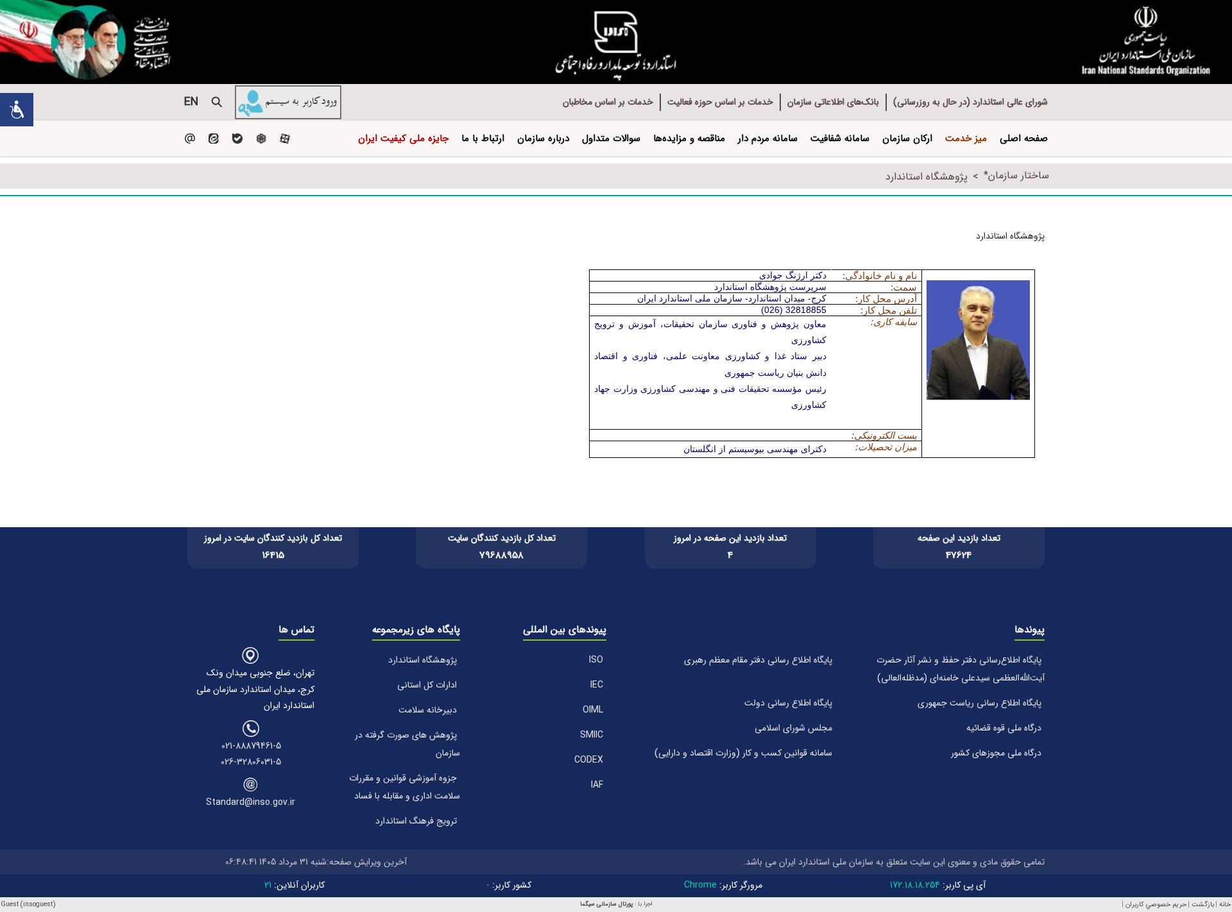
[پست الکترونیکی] (189, 138)
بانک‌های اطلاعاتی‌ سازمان (833, 102)
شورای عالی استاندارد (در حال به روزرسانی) (970, 102)
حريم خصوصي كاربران (1155, 904)
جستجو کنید (216, 102)
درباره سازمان (543, 138)
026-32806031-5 (251, 762)
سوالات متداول (611, 138)
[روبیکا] (261, 138)
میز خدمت (966, 138)
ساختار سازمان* (1016, 175)
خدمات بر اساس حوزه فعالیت (720, 102)
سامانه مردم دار (768, 138)
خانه (1225, 904)
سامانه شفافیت (839, 138)
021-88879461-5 (251, 746)
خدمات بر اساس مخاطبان (608, 102)
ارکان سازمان (907, 138)
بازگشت (1203, 904)
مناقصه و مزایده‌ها (689, 138)
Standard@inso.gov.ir (250, 802)
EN (191, 102)
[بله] (237, 138)
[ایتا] (213, 138)
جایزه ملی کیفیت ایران (403, 138)
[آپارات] (284, 138)
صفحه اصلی (1024, 138)
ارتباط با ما (482, 138)
